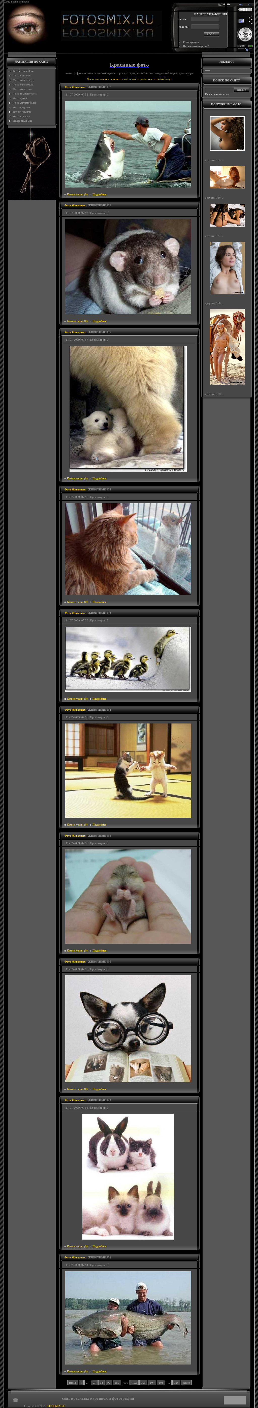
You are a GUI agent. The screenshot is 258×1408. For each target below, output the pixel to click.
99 (108, 1382)
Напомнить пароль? (196, 46)
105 (161, 1382)
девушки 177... (214, 235)
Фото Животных (75, 86)
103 (143, 1382)
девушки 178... (214, 303)
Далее (186, 1382)
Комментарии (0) (77, 194)
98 (101, 1382)
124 (176, 1382)
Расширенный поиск (217, 94)
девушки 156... (214, 197)
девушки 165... (214, 159)
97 (94, 1382)
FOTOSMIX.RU (55, 1405)
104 (152, 1382)
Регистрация (191, 41)
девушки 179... (214, 393)
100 (117, 1382)
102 (134, 1382)
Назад (72, 1382)
